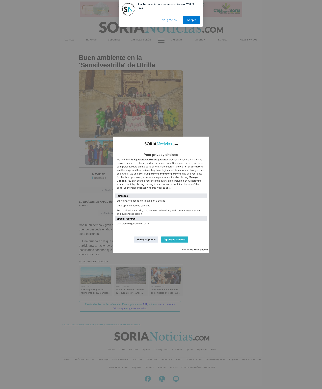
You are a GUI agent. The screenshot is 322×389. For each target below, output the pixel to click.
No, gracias (169, 20)
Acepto (191, 20)
